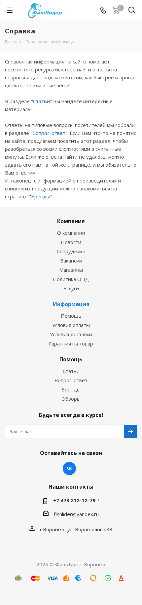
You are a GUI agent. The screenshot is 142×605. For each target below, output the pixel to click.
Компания (71, 221)
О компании (71, 232)
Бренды (40, 196)
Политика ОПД (71, 279)
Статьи (41, 101)
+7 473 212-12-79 (74, 500)
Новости (71, 242)
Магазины (71, 269)
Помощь (71, 315)
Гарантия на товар (71, 343)
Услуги (71, 288)
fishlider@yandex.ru (76, 514)
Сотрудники (71, 251)
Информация (71, 304)
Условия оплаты (71, 325)
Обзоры (71, 398)
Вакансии (71, 260)
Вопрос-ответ (48, 133)
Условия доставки (71, 334)
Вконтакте (69, 468)
